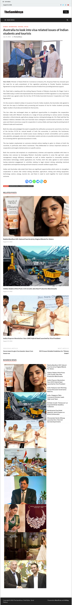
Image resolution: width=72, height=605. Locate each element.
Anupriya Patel (14, 186)
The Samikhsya (18, 37)
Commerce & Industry (26, 186)
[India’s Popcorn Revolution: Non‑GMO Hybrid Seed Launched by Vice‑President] (36, 336)
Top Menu (7, 1)
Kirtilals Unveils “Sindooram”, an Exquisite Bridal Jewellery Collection (57, 404)
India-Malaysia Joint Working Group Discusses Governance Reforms (56, 389)
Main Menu (11, 20)
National (20, 26)
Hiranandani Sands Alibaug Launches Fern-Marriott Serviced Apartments (56, 420)
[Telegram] (37, 181)
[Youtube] (68, 5)
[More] (45, 181)
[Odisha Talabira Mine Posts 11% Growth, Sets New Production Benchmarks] (36, 286)
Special (26, 26)
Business (5, 26)
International (13, 26)
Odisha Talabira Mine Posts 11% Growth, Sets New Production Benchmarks (30, 289)
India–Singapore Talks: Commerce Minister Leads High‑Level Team (55, 397)
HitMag (66, 600)
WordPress (58, 600)
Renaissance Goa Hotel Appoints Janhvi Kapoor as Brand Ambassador (56, 412)
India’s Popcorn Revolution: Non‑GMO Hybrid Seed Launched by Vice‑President (31, 338)
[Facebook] (61, 5)
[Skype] (41, 181)
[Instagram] (66, 5)
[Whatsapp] (34, 181)
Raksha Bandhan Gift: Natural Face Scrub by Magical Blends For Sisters (28, 239)
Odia (66, 12)
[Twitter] (63, 5)
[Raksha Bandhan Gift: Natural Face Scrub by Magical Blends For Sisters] (36, 237)
